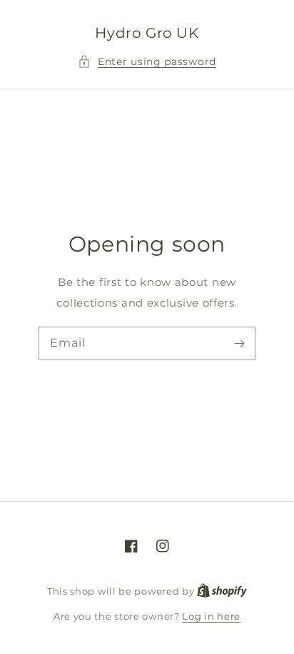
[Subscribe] (239, 343)
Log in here (211, 616)
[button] (147, 61)
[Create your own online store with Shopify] (222, 591)
